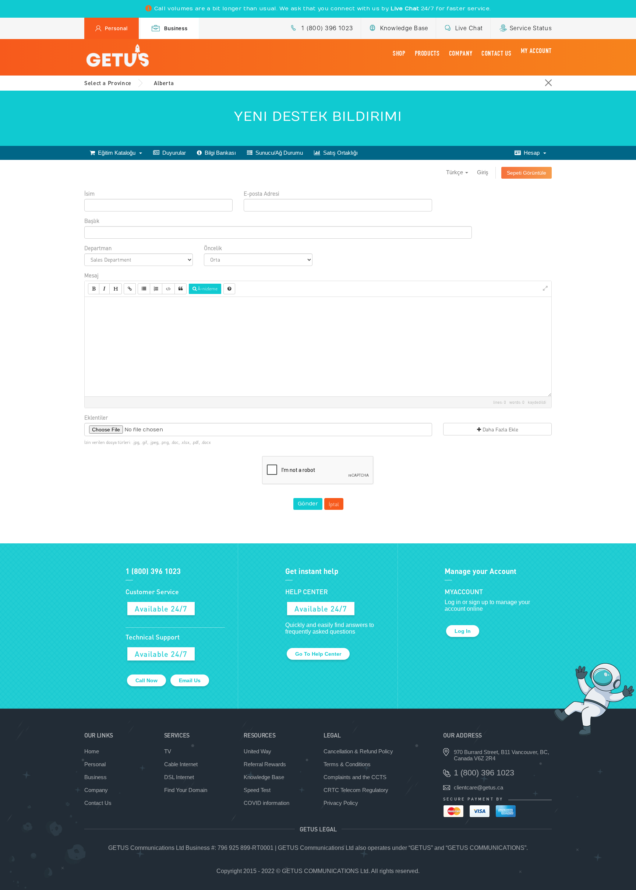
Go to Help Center (318, 654)
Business (176, 28)
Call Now (146, 680)
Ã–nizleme (207, 288)
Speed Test (257, 790)
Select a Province (107, 83)
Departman (98, 248)
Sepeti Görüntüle (526, 173)
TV (167, 751)
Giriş (482, 172)
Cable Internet (181, 764)
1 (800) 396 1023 (327, 28)
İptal (334, 504)
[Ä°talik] (104, 288)
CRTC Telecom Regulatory (356, 790)
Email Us (190, 680)
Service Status (531, 28)
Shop (399, 53)
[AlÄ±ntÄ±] (180, 288)
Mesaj (91, 275)
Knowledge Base (404, 28)
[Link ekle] (130, 288)
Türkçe (455, 172)
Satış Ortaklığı (339, 153)
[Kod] (168, 288)
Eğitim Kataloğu (116, 153)
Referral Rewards (265, 764)
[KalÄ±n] (93, 288)
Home (91, 751)
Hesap (532, 153)
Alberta (164, 83)
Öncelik (213, 248)
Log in (463, 631)
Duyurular (172, 153)
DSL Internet (179, 777)
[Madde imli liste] (144, 288)
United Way (257, 751)
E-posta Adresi (261, 193)
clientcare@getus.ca (478, 787)
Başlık (91, 220)
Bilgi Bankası (219, 153)
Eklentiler (96, 417)
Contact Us (496, 53)
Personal (116, 28)
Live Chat (469, 28)
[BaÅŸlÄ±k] (115, 288)
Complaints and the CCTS (355, 777)
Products (427, 53)
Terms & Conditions (347, 764)
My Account (536, 51)
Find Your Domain (185, 790)
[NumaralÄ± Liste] (156, 288)
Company (460, 53)
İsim (89, 193)
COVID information (266, 803)
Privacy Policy (341, 803)
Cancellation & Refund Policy (358, 751)
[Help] (229, 288)
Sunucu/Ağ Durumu (277, 153)
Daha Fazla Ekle (499, 429)
